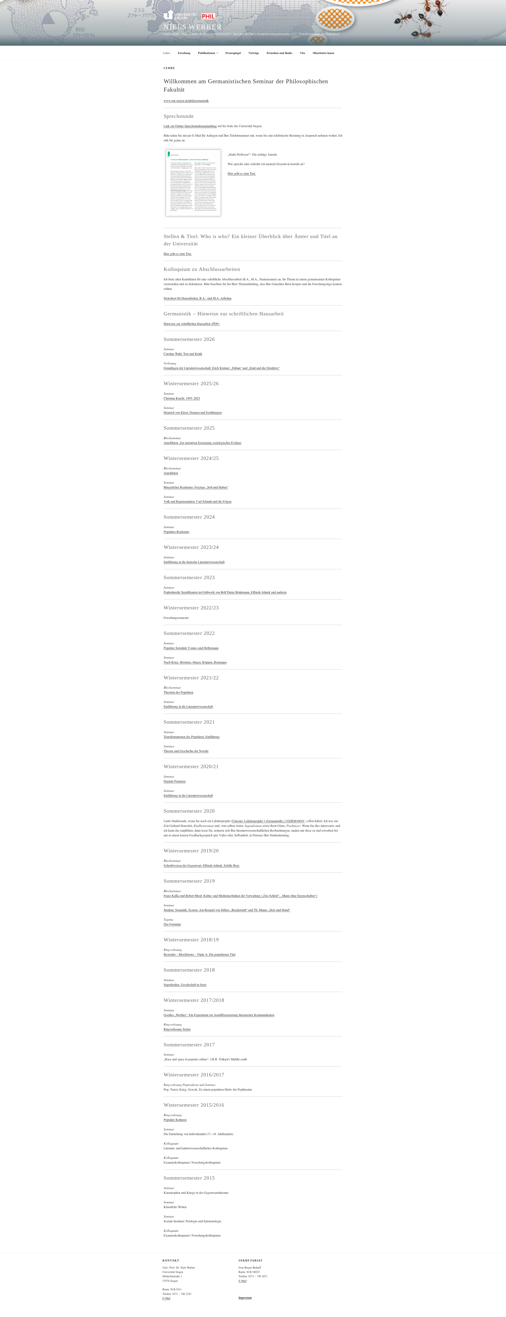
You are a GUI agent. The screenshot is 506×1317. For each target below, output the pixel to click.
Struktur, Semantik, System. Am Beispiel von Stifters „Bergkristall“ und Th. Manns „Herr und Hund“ (227, 910)
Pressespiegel (233, 53)
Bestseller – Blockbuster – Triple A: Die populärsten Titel (199, 954)
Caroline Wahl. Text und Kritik (183, 354)
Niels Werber (193, 27)
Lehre (166, 53)
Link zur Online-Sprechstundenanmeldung (190, 126)
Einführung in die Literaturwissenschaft (188, 706)
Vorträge (253, 53)
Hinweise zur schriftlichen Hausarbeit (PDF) (191, 323)
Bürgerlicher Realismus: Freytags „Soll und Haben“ (196, 487)
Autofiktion (171, 473)
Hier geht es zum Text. (242, 173)
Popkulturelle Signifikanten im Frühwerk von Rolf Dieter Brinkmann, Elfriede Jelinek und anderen (225, 592)
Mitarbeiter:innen (323, 53)
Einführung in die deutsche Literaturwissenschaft (194, 562)
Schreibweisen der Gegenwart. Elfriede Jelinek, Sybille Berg (201, 865)
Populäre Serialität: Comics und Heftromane (191, 648)
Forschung (184, 53)
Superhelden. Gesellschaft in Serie (185, 984)
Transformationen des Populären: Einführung (192, 737)
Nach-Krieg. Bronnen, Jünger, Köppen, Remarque (195, 662)
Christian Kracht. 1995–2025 (182, 398)
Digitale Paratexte (175, 781)
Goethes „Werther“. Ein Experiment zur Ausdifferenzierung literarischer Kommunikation (219, 1015)
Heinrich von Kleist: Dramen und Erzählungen (193, 412)
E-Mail (166, 1298)
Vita (302, 53)
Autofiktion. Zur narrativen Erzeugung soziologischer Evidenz (202, 443)
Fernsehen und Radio (279, 53)
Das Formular (172, 924)
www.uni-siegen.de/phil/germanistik (186, 100)
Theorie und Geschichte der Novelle (186, 751)
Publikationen (206, 53)
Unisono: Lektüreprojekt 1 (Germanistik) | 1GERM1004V (268, 821)
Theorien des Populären (178, 692)
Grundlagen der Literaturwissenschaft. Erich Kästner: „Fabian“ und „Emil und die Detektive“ (222, 368)
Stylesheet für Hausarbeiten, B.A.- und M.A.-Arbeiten (197, 298)
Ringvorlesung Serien (177, 1029)
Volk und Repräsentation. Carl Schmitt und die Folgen (197, 501)
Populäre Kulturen (175, 1120)
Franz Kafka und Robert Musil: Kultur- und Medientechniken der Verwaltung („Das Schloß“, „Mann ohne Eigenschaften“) (240, 895)
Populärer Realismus (176, 531)
